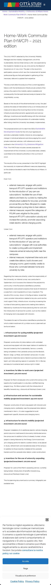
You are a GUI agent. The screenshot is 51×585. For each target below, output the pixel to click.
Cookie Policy (17, 581)
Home (4, 11)
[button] (47, 519)
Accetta (25, 561)
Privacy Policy (32, 581)
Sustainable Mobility (17, 11)
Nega (25, 568)
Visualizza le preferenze (25, 576)
